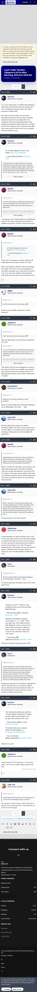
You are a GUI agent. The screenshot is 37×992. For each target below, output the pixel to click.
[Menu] (2, 2)
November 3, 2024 (11, 724)
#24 (34, 229)
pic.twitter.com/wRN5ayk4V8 (15, 732)
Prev (15, 86)
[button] (18, 960)
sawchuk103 (32, 918)
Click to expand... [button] (19, 176)
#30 (34, 485)
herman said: (6, 198)
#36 (34, 750)
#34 (34, 649)
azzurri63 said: (7, 453)
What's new (6, 924)
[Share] (30, 92)
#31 (34, 524)
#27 (34, 381)
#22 (34, 136)
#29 (34, 440)
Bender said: (6, 499)
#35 (34, 698)
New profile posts (6, 932)
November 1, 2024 (11, 615)
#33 (34, 591)
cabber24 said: (7, 793)
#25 (34, 286)
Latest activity (5, 936)
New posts (4, 928)
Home (3, 967)
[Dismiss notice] (34, 47)
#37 (34, 780)
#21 (34, 92)
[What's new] (30, 2)
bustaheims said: (8, 573)
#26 (34, 318)
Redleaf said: (7, 300)
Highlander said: (8, 662)
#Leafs (17, 621)
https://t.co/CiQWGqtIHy (18, 153)
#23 (34, 184)
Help (2, 963)
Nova (2, 862)
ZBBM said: (6, 395)
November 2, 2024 (25, 738)
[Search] (35, 2)
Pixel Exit (10, 955)
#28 (34, 413)
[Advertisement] (18, 24)
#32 (34, 559)
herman (8, 78)
